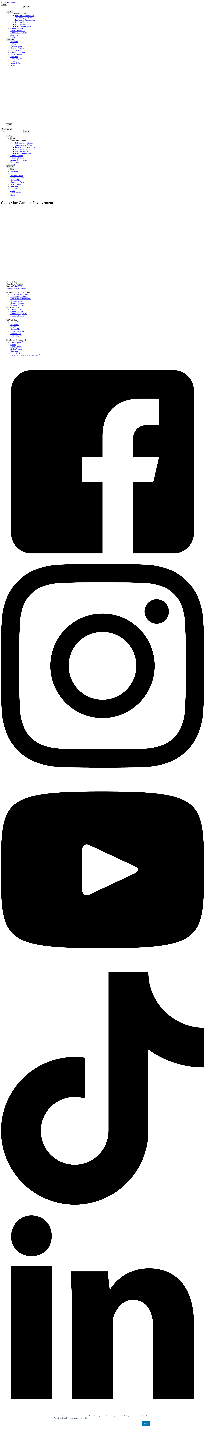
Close (4, 4)
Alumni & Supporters (18, 314)
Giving (13, 345)
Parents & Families (17, 316)
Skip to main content (8, 2)
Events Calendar (16, 332)
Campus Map (15, 329)
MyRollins (14, 325)
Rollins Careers (16, 349)
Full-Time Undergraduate (20, 294)
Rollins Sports (15, 342)
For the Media (15, 353)
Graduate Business (17, 303)
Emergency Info (16, 336)
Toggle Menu (6, 129)
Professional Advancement (20, 299)
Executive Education (18, 305)
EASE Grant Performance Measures (24, 356)
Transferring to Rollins (19, 297)
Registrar (14, 327)
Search (26, 7)
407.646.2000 (16, 286)
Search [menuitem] (9, 125)
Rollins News (15, 334)
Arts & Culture (16, 347)
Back (13, 138)
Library (13, 322)
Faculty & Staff (16, 309)
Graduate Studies (17, 301)
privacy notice (83, 1418)
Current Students (16, 312)
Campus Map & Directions (16, 288)
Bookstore (14, 351)
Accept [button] (146, 1423)
